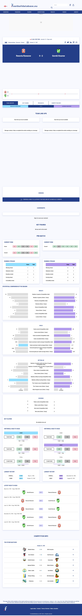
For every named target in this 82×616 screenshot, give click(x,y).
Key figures (25, 103)
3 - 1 (41, 525)
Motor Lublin (31, 570)
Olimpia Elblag (31, 575)
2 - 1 (41, 492)
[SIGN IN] (73, 5)
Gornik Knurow (30, 492)
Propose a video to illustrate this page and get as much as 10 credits (42, 199)
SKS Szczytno (50, 549)
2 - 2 (41, 509)
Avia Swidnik (50, 581)
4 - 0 (41, 517)
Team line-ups (10, 103)
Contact (38, 608)
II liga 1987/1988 (35, 39)
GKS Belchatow (50, 575)
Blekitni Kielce (31, 549)
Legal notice (33, 608)
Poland (22, 42)
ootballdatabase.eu (25, 6)
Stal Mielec (50, 570)
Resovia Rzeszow (52, 492)
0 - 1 (41, 500)
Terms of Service (45, 608)
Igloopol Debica (31, 565)
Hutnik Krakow (31, 560)
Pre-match (41, 103)
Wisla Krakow (50, 565)
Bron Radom (31, 554)
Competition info (56, 103)
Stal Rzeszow (50, 554)
